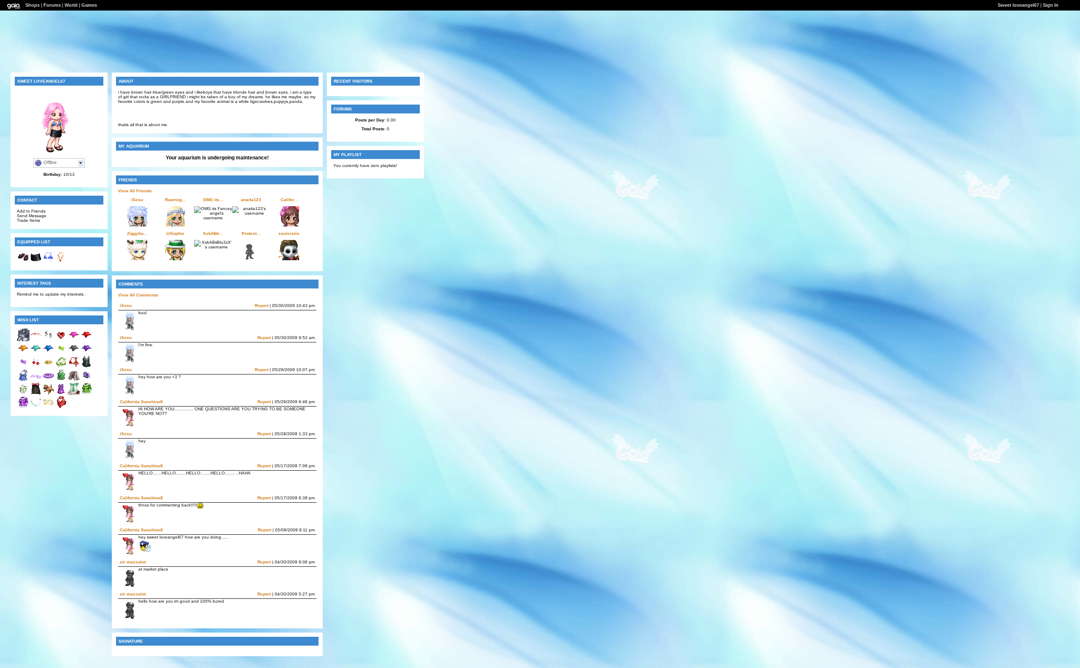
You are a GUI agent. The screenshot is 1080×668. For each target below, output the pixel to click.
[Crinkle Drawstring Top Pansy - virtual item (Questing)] (23, 380)
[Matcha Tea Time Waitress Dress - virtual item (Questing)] (74, 393)
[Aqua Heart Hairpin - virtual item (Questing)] (36, 353)
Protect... (251, 233)
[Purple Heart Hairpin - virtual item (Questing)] (86, 353)
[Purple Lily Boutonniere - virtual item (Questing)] (86, 380)
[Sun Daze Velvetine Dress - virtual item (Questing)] (61, 393)
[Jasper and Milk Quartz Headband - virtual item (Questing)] (36, 339)
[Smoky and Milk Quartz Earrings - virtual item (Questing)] (48, 339)
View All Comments (138, 295)
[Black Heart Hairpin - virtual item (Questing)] (74, 353)
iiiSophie (175, 233)
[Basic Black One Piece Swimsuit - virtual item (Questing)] (86, 366)
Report (261, 305)
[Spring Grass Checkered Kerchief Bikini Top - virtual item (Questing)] (61, 366)
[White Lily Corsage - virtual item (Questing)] (23, 393)
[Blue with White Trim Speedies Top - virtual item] (48, 261)
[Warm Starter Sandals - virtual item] (23, 261)
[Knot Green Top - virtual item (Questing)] (61, 380)
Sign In (1050, 5)
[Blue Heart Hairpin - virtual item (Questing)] (48, 353)
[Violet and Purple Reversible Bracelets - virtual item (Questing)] (23, 366)
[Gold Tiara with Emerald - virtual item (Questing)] (48, 366)
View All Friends (135, 191)
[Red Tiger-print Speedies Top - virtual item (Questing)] (74, 366)
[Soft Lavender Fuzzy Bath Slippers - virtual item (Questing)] (36, 380)
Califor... (289, 199)
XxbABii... (213, 233)
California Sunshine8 (141, 401)
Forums (52, 5)
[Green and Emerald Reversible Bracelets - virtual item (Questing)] (61, 353)
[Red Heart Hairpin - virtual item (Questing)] (86, 339)
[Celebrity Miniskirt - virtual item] (36, 261)
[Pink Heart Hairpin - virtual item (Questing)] (74, 339)
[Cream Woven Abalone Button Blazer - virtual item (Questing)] (74, 380)
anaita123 (251, 199)
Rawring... (175, 199)
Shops (32, 5)
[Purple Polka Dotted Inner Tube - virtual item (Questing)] (48, 380)
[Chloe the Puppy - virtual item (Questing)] (48, 393)
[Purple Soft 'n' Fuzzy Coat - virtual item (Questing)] (23, 407)
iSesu (137, 199)
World (71, 5)
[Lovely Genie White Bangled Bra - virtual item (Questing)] (48, 407)
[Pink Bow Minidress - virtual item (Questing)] (36, 393)
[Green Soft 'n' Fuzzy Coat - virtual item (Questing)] (86, 393)
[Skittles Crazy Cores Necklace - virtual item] (61, 261)
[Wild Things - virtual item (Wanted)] (23, 339)
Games (89, 5)
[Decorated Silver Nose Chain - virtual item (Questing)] (36, 407)
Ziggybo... (137, 233)
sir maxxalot (133, 562)
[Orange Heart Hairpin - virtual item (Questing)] (23, 353)
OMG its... (213, 199)
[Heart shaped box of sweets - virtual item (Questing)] (61, 339)
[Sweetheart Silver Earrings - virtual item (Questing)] (36, 366)
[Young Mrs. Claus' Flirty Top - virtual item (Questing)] (61, 407)
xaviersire (289, 233)
